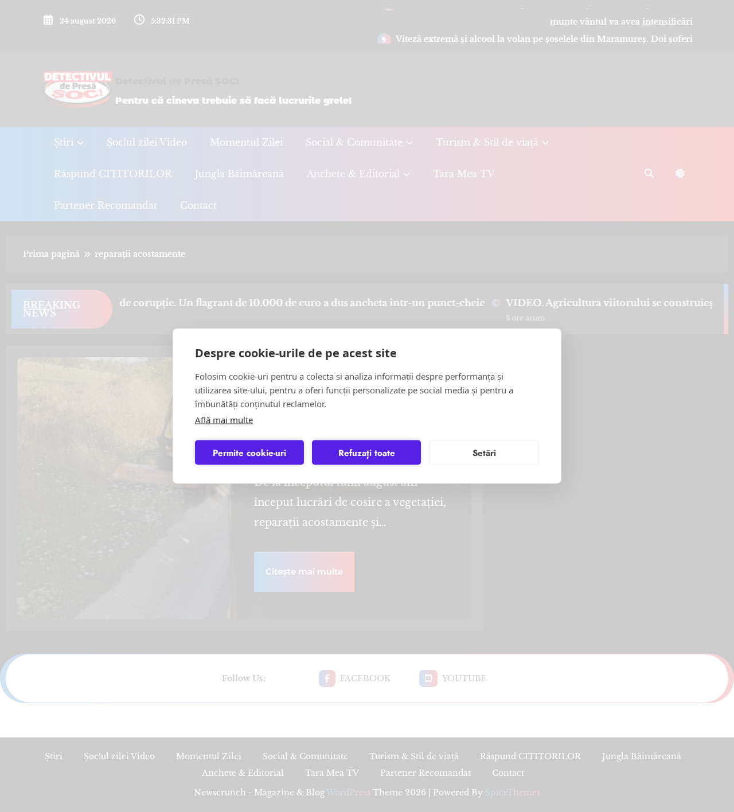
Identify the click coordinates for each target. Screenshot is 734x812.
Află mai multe (224, 419)
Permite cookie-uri (249, 452)
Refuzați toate (366, 452)
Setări (484, 452)
